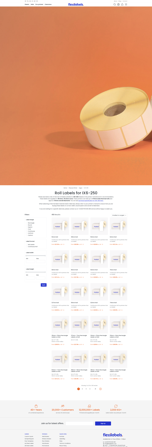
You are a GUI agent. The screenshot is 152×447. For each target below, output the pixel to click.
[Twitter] (28, 1)
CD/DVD (30, 233)
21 (95, 389)
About (115, 1)
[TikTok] (35, 1)
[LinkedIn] (30, 1)
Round (30, 225)
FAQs (61, 441)
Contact (125, 1)
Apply (44, 285)
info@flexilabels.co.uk (109, 443)
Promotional (45, 445)
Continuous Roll (32, 247)
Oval (29, 229)
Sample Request (29, 439)
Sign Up (103, 423)
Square (30, 227)
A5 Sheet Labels (29, 445)
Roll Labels (31, 244)
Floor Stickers (45, 441)
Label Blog (62, 439)
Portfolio (62, 436)
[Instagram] (37, 1)
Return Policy (63, 445)
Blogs (120, 1)
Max (37, 258)
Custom (30, 235)
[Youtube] (32, 1)
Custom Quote (29, 436)
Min (27, 258)
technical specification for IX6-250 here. (90, 201)
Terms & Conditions (65, 443)
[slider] (26, 255)
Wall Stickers (45, 436)
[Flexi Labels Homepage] (76, 4)
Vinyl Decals (45, 443)
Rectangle (31, 223)
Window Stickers (46, 439)
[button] (115, 4)
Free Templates (29, 441)
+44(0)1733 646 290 (109, 442)
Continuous (31, 231)
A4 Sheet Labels (29, 443)
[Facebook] (25, 1)
